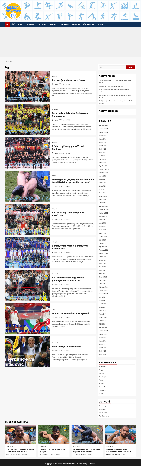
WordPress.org (104, 416)
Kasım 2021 (103, 317)
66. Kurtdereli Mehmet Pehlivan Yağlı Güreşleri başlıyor (86, 450)
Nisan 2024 (102, 220)
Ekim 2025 (102, 159)
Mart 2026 (102, 142)
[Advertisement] (70, 42)
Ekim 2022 (102, 280)
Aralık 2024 (102, 193)
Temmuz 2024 (103, 210)
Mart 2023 (102, 263)
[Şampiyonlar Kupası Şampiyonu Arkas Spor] (27, 252)
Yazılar (100, 24)
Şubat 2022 (102, 307)
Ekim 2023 (102, 240)
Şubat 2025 (102, 186)
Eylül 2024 (102, 203)
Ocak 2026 (102, 149)
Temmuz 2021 (103, 331)
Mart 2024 (102, 223)
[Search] (134, 25)
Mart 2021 (102, 344)
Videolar (76, 24)
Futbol (21, 24)
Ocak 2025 (102, 189)
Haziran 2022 (103, 294)
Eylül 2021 (102, 324)
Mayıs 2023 (102, 257)
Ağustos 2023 (103, 247)
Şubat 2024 (102, 226)
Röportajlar (88, 24)
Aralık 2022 (102, 274)
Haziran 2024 (103, 213)
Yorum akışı (103, 413)
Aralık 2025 (102, 152)
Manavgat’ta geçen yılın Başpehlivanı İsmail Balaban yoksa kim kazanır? (73, 181)
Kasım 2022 (103, 277)
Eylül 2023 (102, 243)
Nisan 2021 (102, 341)
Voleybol (43, 24)
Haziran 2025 (103, 173)
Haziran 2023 (103, 253)
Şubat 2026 (102, 146)
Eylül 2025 (102, 162)
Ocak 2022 (102, 311)
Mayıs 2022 (102, 297)
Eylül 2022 (102, 284)
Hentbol (53, 24)
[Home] (7, 24)
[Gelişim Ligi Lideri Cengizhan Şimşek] (54, 434)
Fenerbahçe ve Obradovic (66, 346)
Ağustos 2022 (103, 287)
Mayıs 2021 (102, 337)
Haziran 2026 (103, 132)
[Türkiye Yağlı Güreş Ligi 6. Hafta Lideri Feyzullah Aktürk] (20, 434)
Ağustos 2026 (103, 125)
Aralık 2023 (102, 233)
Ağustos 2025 (103, 166)
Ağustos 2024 (103, 206)
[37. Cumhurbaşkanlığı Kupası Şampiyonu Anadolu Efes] (27, 285)
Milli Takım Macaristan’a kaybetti (70, 313)
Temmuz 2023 (103, 250)
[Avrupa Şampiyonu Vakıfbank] (27, 86)
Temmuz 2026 (103, 129)
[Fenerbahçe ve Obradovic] (27, 351)
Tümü (13, 24)
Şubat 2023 (102, 267)
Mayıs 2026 (102, 136)
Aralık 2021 (102, 314)
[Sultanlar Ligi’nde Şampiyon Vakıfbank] (27, 219)
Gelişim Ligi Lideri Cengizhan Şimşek (111, 86)
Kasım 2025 (103, 156)
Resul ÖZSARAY (65, 84)
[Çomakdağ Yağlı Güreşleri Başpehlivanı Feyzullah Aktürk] (120, 434)
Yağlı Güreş (64, 24)
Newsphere (80, 464)
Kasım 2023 (103, 237)
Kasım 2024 (103, 196)
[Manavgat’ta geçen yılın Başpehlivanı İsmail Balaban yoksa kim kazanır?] (27, 186)
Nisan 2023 (102, 260)
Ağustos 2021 (103, 327)
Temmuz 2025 (103, 169)
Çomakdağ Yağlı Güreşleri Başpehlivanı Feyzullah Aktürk (119, 450)
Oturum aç (102, 406)
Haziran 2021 (103, 334)
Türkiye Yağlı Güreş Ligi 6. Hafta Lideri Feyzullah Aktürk (20, 450)
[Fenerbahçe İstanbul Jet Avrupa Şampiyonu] (27, 119)
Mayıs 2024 (102, 216)
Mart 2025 (102, 183)
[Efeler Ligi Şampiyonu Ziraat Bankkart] (27, 153)
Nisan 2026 (102, 139)
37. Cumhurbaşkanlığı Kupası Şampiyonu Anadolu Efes (68, 279)
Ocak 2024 (102, 230)
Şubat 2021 (102, 348)
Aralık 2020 (102, 354)
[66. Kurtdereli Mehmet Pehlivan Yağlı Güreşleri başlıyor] (87, 434)
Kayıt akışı (102, 409)
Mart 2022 (102, 304)
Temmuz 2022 (103, 290)
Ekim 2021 (102, 321)
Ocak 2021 (102, 351)
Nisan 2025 (102, 179)
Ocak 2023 (102, 270)
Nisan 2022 (102, 301)
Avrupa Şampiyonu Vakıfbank (68, 80)
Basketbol (31, 24)
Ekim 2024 (102, 200)
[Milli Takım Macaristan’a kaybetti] (27, 318)
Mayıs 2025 (102, 176)
